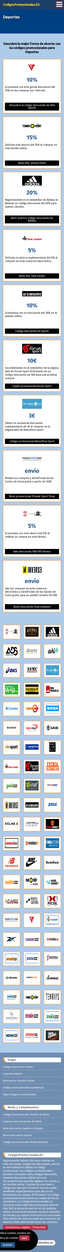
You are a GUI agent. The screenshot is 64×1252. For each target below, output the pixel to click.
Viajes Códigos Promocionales (19, 1094)
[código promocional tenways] (52, 997)
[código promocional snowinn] (32, 959)
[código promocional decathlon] (52, 709)
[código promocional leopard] (32, 824)
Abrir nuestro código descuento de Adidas (32, 219)
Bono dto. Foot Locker (32, 275)
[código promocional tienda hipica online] (11, 1016)
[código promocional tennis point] (32, 997)
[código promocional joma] (52, 805)
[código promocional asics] (11, 670)
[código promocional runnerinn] (32, 939)
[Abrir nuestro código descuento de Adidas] (32, 181)
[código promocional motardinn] (11, 843)
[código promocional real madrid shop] (52, 920)
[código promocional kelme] (11, 824)
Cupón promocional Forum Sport (32, 386)
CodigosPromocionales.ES (21, 4)
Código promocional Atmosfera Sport (32, 441)
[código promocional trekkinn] (52, 1016)
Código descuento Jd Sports (32, 331)
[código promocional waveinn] (11, 1035)
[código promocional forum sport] (32, 766)
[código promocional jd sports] (32, 805)
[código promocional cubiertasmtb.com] (32, 709)
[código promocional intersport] (52, 786)
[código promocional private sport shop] (11, 920)
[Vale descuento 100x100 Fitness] (32, 514)
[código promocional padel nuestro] (11, 901)
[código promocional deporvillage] (32, 728)
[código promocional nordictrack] (52, 862)
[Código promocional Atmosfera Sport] (32, 404)
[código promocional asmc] (32, 670)
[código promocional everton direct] (32, 747)
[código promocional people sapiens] (32, 901)
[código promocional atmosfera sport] (52, 670)
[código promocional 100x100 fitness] (11, 632)
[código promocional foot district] (52, 747)
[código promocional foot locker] (11, 766)
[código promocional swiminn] (11, 997)
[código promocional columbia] (11, 709)
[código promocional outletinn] (11, 882)
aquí (24, 1238)
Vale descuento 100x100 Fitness (32, 551)
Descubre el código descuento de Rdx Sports (32, 106)
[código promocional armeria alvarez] (32, 651)
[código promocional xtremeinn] (32, 1035)
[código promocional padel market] (52, 882)
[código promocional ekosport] (11, 747)
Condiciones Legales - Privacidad (25, 1227)
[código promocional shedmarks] (52, 939)
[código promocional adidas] (52, 632)
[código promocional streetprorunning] (52, 978)
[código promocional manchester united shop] (52, 824)
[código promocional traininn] (32, 1016)
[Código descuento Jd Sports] (32, 294)
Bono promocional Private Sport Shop (32, 496)
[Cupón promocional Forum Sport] (32, 349)
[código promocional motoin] (32, 843)
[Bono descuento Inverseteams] (32, 569)
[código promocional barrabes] (32, 690)
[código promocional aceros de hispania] (32, 632)
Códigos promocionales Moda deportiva (25, 1142)
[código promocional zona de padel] (52, 1035)
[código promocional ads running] (11, 651)
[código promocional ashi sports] (52, 651)
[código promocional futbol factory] (52, 766)
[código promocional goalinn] (11, 786)
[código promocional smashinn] (11, 959)
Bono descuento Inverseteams (32, 606)
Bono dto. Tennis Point (32, 163)
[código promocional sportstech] (52, 959)
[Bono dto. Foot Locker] (32, 238)
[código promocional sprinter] (11, 978)
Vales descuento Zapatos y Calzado (23, 1128)
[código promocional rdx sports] (32, 920)
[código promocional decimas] (11, 728)
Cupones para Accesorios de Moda (22, 1121)
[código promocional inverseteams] (11, 805)
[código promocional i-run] (32, 786)
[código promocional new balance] (11, 862)
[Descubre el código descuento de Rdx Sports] (32, 68)
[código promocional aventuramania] (11, 690)
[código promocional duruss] (52, 728)
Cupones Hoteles (12, 1073)
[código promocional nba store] (52, 843)
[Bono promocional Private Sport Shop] (32, 459)
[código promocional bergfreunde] (52, 690)
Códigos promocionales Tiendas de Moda (26, 1114)
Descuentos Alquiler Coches (19, 1080)
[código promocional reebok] (11, 939)
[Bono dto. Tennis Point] (32, 126)
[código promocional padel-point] (32, 882)
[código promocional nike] (32, 862)
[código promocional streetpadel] (32, 978)
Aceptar (7, 1244)
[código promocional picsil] (52, 901)
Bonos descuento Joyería (17, 1135)
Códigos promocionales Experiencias (23, 1087)
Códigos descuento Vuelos (18, 1066)
